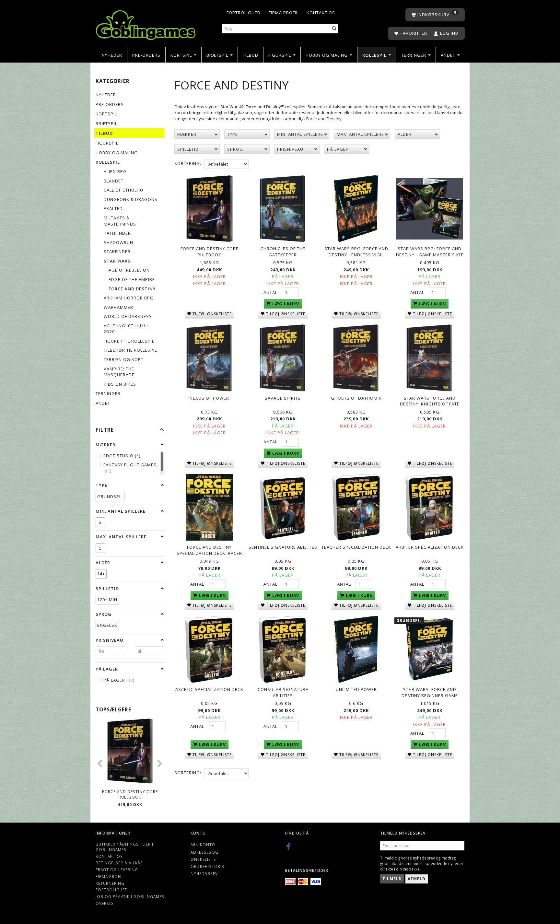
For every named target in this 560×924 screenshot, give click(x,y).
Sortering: (187, 163)
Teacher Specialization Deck (356, 547)
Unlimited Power (356, 689)
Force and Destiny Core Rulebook (130, 794)
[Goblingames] (145, 23)
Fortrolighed (244, 13)
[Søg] (334, 29)
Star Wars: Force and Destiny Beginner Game (430, 692)
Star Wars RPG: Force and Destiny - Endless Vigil (356, 252)
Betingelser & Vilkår (119, 862)
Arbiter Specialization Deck (430, 547)
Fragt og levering (117, 869)
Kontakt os (321, 13)
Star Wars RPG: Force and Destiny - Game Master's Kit (429, 252)
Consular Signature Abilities (283, 692)
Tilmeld (392, 879)
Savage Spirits (283, 398)
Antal (271, 292)
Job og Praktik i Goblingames (130, 896)
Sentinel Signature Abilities (283, 547)
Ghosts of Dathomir (356, 398)
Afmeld (417, 879)
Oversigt (106, 903)
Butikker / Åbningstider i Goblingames (124, 846)
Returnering (110, 883)
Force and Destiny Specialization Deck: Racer (209, 550)
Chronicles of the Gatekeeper (283, 252)
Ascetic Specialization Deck (209, 689)
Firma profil (283, 13)
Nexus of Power (209, 398)
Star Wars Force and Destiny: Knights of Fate (430, 401)
